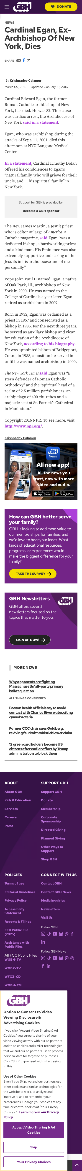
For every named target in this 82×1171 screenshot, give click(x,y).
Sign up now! (27, 640)
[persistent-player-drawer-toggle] (77, 1165)
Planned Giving (53, 838)
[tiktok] (49, 933)
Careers (11, 817)
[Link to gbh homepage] (22, 6)
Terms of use (14, 883)
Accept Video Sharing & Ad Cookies (33, 1129)
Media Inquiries (53, 900)
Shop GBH (49, 859)
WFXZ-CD (13, 977)
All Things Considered (27, 698)
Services (11, 809)
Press (9, 826)
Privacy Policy (16, 900)
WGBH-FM (13, 985)
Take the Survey (30, 574)
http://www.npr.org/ (23, 426)
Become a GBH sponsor (41, 211)
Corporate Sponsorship (51, 819)
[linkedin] (43, 941)
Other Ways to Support (52, 849)
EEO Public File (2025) (16, 932)
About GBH (13, 792)
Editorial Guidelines (20, 892)
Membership (51, 809)
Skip (33, 1147)
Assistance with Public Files (17, 945)
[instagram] (43, 933)
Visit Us (47, 918)
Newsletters (50, 909)
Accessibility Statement (14, 911)
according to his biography (49, 344)
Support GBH (51, 792)
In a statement (18, 163)
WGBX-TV (13, 968)
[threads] (67, 933)
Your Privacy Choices (34, 1162)
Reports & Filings (18, 922)
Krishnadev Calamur (25, 80)
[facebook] (72, 933)
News (9, 22)
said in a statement (40, 122)
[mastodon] (67, 957)
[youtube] (55, 933)
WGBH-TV (13, 960)
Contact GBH (51, 883)
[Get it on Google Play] (64, 493)
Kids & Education (18, 800)
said (44, 238)
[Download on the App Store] (42, 493)
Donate (64, 6)
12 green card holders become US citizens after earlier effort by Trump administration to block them (38, 749)
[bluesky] (61, 933)
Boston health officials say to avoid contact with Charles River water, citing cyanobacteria (41, 712)
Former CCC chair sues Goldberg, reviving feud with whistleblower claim (40, 730)
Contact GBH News (56, 892)
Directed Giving (53, 830)
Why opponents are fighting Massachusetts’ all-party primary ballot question (36, 686)
